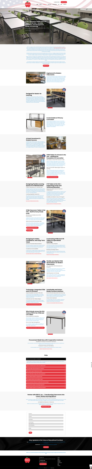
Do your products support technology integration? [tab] (35, 384)
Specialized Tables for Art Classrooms (60, 47)
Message (30, 428)
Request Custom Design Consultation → (53, 254)
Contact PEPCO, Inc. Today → (46, 406)
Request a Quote (46, 65)
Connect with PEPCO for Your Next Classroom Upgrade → (35, 327)
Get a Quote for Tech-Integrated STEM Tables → (34, 304)
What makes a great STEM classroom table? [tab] (34, 371)
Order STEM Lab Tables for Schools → (32, 227)
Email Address (31, 419)
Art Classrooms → (29, 230)
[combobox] (29, 424)
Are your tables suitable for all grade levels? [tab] (34, 376)
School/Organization (31, 425)
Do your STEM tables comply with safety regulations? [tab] (36, 373)
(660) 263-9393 (56, 2)
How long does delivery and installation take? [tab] (35, 379)
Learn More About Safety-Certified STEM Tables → (34, 253)
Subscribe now (37, 444)
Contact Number (31, 422)
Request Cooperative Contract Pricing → (46, 348)
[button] (91, 468)
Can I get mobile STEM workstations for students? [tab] (35, 368)
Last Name (30, 416)
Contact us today (28, 30)
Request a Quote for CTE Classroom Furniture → (54, 203)
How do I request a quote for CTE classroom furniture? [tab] (36, 387)
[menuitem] (37, 4)
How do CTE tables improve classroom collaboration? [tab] (36, 365)
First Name (30, 413)
